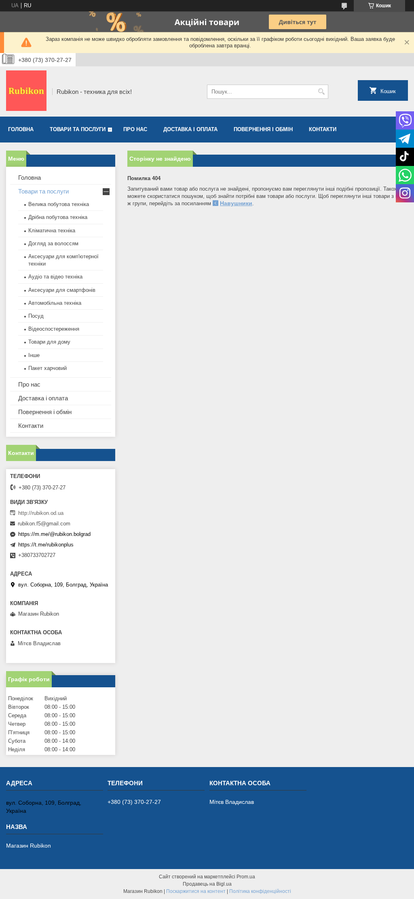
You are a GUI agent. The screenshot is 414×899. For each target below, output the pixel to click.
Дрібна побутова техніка (57, 217)
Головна (21, 129)
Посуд (36, 316)
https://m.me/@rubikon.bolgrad (54, 534)
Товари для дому (49, 342)
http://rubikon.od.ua (40, 513)
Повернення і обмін (263, 129)
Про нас (135, 129)
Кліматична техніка (51, 230)
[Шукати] (321, 92)
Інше (34, 355)
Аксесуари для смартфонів (61, 290)
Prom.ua (246, 877)
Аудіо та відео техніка (55, 277)
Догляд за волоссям (53, 243)
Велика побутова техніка (58, 204)
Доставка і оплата (190, 129)
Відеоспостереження (53, 329)
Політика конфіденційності (260, 891)
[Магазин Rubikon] (26, 91)
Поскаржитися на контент (196, 891)
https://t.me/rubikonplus (46, 545)
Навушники (236, 203)
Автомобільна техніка (54, 303)
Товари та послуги (78, 129)
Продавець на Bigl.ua (207, 884)
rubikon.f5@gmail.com (44, 524)
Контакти (322, 129)
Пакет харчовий (47, 368)
